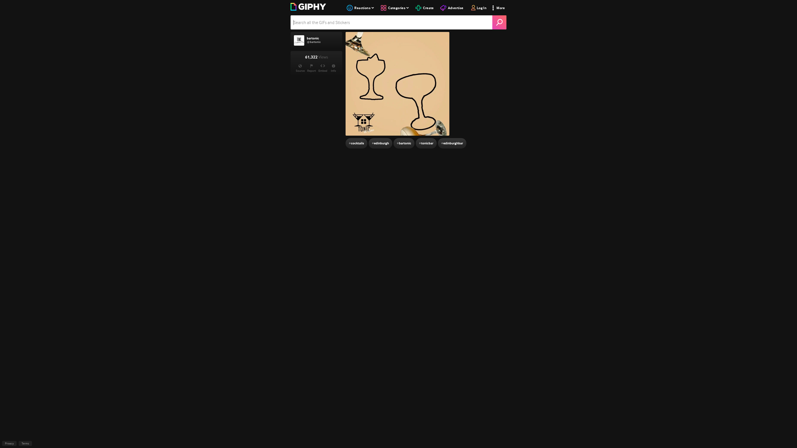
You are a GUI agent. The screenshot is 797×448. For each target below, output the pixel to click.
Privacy (9, 443)
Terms (25, 443)
